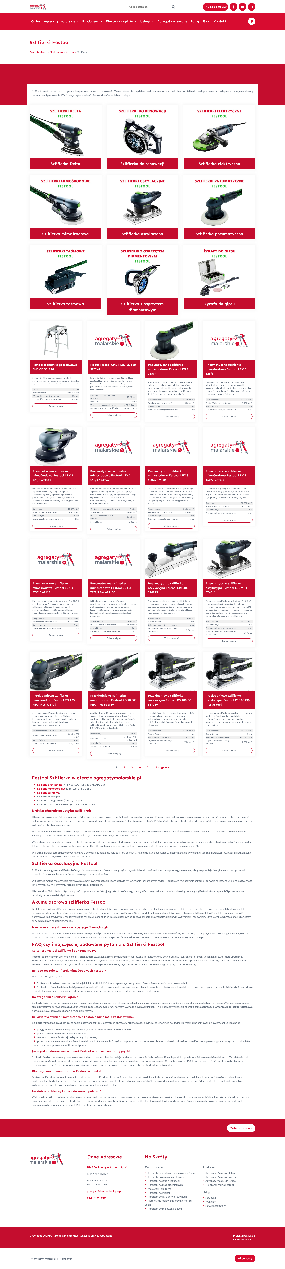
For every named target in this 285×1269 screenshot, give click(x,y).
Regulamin (66, 1258)
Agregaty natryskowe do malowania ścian (171, 1172)
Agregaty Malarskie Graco (220, 1180)
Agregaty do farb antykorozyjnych (167, 1196)
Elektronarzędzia (119, 21)
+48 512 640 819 (215, 7)
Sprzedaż (210, 1197)
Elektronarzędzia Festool (63, 52)
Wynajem (210, 1201)
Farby (195, 21)
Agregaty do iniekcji (159, 1192)
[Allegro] (251, 7)
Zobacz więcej (56, 406)
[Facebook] (233, 7)
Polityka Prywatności (43, 1258)
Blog (206, 21)
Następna (161, 767)
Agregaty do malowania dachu (165, 1208)
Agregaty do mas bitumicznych (165, 1184)
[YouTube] (242, 7)
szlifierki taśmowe (48, 792)
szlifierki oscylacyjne (49, 784)
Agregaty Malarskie (39, 52)
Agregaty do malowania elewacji (166, 1176)
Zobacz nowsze (241, 1128)
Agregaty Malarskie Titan (220, 1172)
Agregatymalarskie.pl (66, 1235)
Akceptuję (245, 1258)
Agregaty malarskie (59, 21)
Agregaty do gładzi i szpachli (164, 1180)
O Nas (36, 21)
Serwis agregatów (215, 1205)
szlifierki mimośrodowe (51, 788)
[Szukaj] (173, 6)
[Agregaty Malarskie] (38, 6)
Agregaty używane (172, 21)
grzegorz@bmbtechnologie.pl (104, 1191)
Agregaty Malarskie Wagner (221, 1176)
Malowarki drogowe (159, 1188)
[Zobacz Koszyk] (251, 21)
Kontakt (220, 21)
